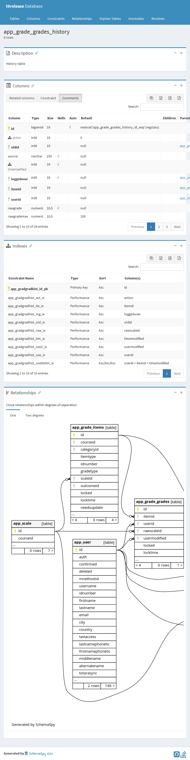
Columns (33, 18)
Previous (137, 226)
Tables (16, 18)
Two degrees (34, 415)
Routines (158, 18)
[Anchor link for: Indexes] (29, 245)
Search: (133, 106)
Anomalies (136, 18)
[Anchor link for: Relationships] (38, 392)
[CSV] (170, 98)
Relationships (82, 18)
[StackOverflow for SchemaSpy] (183, 755)
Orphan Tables (110, 18)
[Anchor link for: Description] (35, 52)
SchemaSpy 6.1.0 (40, 753)
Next (177, 226)
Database (24, 6)
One (13, 415)
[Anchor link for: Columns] (31, 85)
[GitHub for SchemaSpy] (177, 755)
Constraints (56, 18)
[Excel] (161, 98)
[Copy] (151, 98)
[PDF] (179, 98)
